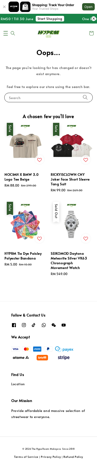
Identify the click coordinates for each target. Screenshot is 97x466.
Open (88, 7)
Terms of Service (26, 457)
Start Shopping (48, 18)
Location (18, 384)
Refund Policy (73, 457)
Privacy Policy (51, 457)
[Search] (85, 97)
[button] (6, 33)
